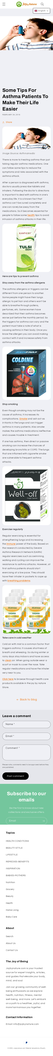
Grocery (10, 889)
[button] (3, 4)
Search (9, 936)
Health (9, 903)
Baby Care (11, 917)
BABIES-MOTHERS (16, 875)
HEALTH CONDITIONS (17, 841)
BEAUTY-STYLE (14, 848)
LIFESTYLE (12, 855)
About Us (11, 943)
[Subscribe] (43, 820)
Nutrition (10, 882)
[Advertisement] (26, 71)
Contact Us (12, 950)
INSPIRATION (13, 868)
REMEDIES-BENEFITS (17, 862)
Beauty (9, 896)
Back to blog (28, 699)
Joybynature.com (19, 1048)
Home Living (12, 910)
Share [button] (9, 122)
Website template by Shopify (35, 1048)
